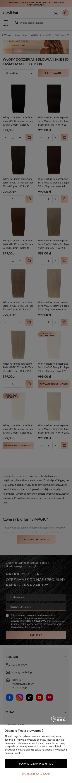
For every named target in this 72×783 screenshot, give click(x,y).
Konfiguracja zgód (36, 774)
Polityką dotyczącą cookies (30, 739)
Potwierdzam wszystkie (36, 763)
